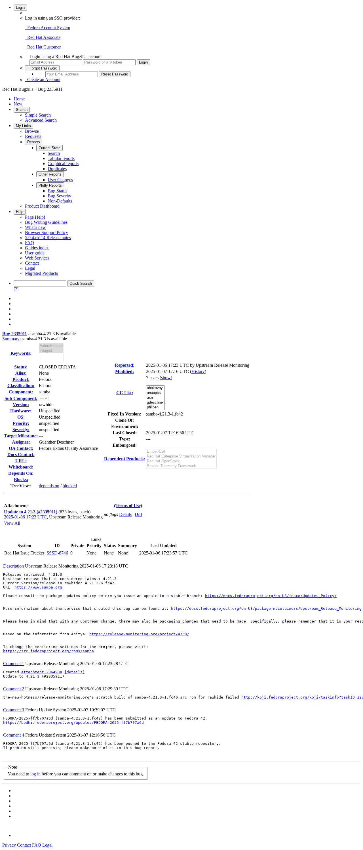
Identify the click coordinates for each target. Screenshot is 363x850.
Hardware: (20, 410)
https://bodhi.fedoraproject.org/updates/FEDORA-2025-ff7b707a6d (73, 722)
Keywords (20, 353)
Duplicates (57, 168)
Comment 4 (13, 735)
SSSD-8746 (57, 553)
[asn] (155, 397)
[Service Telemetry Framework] (181, 466)
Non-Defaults (60, 201)
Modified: (124, 371)
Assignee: (21, 442)
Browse (32, 131)
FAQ (29, 242)
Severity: (20, 429)
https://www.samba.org (38, 587)
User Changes (60, 179)
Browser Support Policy (46, 232)
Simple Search (38, 115)
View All (12, 523)
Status (20, 366)
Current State (49, 148)
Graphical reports (63, 163)
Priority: (21, 423)
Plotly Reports (50, 185)
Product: (20, 379)
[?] (16, 288)
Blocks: (21, 479)
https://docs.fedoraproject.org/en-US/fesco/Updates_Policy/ (271, 596)
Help (19, 212)
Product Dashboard (42, 206)
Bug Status (57, 190)
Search (22, 109)
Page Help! (35, 217)
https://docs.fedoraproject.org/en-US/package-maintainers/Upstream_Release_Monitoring (266, 608)
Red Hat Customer (43, 47)
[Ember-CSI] (181, 451)
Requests (33, 136)
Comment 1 (13, 663)
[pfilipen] (155, 407)
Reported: (124, 365)
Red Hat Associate (42, 37)
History (198, 371)
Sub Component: (21, 398)
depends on (49, 485)
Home (19, 98)
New (18, 104)
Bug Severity (59, 195)
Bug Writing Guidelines (46, 222)
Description (13, 566)
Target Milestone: (21, 435)
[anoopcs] (155, 393)
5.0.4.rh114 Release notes (48, 237)
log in (35, 773)
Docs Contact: (21, 454)
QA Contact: (21, 448)
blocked (70, 485)
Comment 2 (13, 688)
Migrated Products (41, 273)
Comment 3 (13, 709)
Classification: (20, 385)
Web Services (37, 258)
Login (20, 7)
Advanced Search (41, 120)
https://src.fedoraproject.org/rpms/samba (48, 651)
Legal (30, 268)
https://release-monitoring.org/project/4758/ (139, 634)
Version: (21, 404)
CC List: (124, 392)
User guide (35, 252)
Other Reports (50, 174)
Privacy (9, 845)
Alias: (20, 373)
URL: (21, 460)
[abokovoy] (155, 388)
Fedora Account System (47, 27)
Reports (33, 142)
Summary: (11, 338)
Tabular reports (61, 158)
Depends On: (20, 473)
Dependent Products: (124, 458)
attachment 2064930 (41, 672)
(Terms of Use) (128, 505)
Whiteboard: (21, 467)
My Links (23, 126)
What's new (35, 227)
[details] (74, 672)
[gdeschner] (155, 402)
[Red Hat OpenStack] (181, 461)
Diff (138, 514)
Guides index (37, 247)
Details (125, 514)
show (166, 377)
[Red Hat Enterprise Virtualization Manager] (181, 456)
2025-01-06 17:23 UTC (25, 516)
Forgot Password (42, 68)
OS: (21, 417)
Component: (21, 391)
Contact (32, 263)
